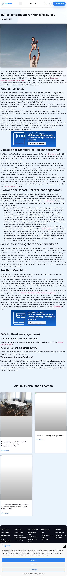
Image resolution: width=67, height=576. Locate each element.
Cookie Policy (58, 537)
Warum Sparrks (4, 532)
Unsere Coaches (18, 535)
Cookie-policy (25, 573)
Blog (42, 532)
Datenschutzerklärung (35, 573)
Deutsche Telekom (33, 537)
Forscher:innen (49, 201)
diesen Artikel (58, 307)
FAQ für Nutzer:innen (47, 535)
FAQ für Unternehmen (45, 538)
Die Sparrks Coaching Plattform (5, 540)
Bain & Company (32, 539)
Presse (43, 541)
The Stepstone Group (32, 533)
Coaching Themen (19, 532)
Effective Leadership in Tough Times (49, 435)
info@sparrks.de (59, 532)
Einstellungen (33, 569)
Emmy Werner (52, 154)
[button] (64, 546)
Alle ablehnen (33, 565)
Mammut (30, 541)
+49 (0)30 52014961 (60, 535)
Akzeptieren (33, 560)
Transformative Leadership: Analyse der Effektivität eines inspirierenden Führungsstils (15, 507)
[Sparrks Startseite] (6, 4)
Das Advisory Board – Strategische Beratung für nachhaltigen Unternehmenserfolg (14, 444)
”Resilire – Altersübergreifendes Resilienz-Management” (38, 293)
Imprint (43, 573)
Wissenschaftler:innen (10, 186)
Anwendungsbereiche (20, 537)
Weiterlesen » (5, 450)
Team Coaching (18, 540)
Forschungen (46, 229)
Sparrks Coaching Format (5, 536)
